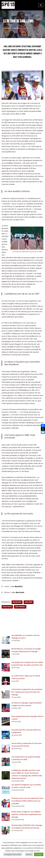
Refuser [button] (29, 854)
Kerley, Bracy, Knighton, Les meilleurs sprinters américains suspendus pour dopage (26, 814)
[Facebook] (43, 425)
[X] (43, 429)
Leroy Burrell (20, 607)
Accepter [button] (38, 854)
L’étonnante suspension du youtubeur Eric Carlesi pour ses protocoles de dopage (26, 692)
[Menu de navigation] (40, 5)
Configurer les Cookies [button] (13, 854)
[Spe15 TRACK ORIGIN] (8, 5)
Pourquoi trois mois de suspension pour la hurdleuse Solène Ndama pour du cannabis (27, 801)
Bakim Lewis (17, 602)
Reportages (18, 28)
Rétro (25, 28)
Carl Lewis (28, 602)
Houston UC (7, 607)
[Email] (43, 432)
